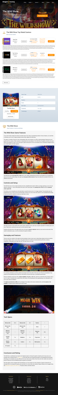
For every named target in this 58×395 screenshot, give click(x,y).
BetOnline (29, 378)
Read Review (24, 41)
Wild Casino (29, 381)
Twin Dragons (11, 381)
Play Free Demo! (41, 15)
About (47, 378)
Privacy (47, 380)
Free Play (7, 111)
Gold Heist (10, 382)
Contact (47, 379)
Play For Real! (14, 111)
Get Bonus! (51, 41)
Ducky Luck (29, 382)
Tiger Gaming (29, 380)
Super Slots (29, 379)
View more (6, 82)
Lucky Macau (11, 379)
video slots (20, 357)
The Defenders (10, 380)
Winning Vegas (10, 378)
